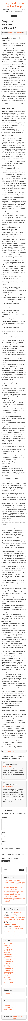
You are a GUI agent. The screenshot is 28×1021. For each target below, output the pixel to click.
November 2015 (8, 970)
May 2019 (6, 947)
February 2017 (8, 959)
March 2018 (7, 952)
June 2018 (7, 951)
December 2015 (8, 968)
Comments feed (8, 1007)
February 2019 (8, 949)
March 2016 (7, 966)
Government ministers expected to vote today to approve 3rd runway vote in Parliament (14, 900)
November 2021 (8, 943)
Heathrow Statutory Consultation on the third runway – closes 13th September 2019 (14, 884)
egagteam (19, 32)
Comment (4, 817)
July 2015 (6, 975)
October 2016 (7, 963)
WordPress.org (8, 1009)
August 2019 (7, 945)
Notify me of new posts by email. (10, 858)
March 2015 (7, 977)
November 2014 (8, 982)
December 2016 (8, 961)
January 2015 (7, 979)
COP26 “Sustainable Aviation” (12, 880)
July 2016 (6, 965)
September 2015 (8, 972)
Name (3, 832)
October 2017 (7, 958)
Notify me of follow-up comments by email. (12, 854)
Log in (5, 1004)
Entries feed (7, 1005)
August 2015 (7, 974)
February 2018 (8, 954)
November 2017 (8, 956)
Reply (4, 777)
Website (3, 841)
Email (3, 837)
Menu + (14, 16)
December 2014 (8, 981)
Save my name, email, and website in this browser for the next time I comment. (12, 849)
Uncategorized (12, 751)
